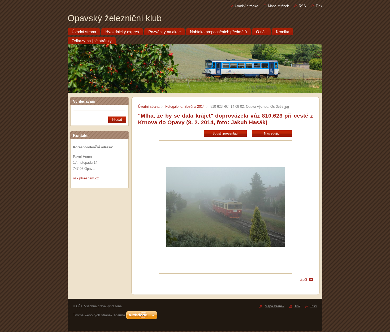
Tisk (319, 6)
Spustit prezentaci (225, 133)
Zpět (303, 280)
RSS (302, 6)
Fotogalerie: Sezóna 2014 (185, 107)
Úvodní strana (148, 107)
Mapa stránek (278, 6)
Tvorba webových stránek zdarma (99, 315)
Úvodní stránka (246, 6)
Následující (272, 133)
